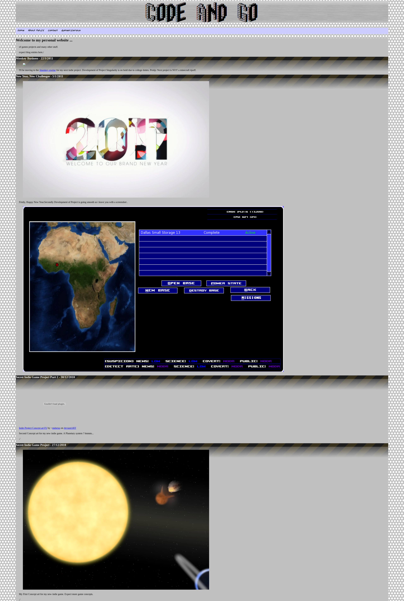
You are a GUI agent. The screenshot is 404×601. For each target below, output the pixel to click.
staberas (56, 428)
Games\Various (71, 30)
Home (21, 30)
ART (73, 428)
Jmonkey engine (47, 70)
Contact (53, 30)
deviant (67, 428)
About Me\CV (36, 30)
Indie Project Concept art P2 (33, 428)
